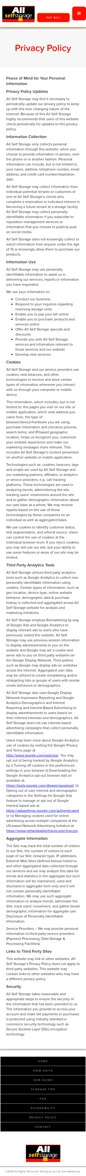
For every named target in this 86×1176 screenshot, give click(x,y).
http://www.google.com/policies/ (32, 755)
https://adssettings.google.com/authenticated (42, 810)
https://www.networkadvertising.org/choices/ (42, 830)
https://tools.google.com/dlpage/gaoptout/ (40, 785)
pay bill (53, 18)
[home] (17, 13)
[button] (79, 13)
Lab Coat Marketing (68, 1171)
